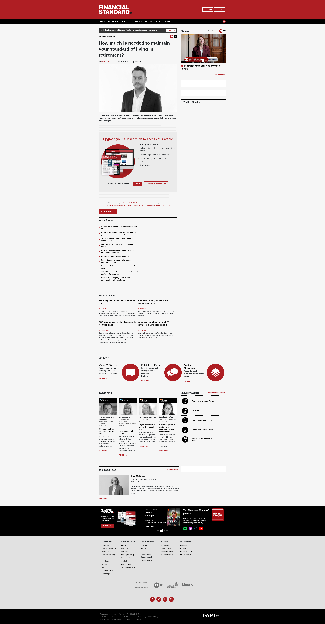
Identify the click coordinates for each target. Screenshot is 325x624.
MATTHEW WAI (104, 330)
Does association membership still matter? (126, 431)
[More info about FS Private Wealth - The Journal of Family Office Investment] (173, 517)
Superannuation (107, 36)
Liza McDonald (139, 476)
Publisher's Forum (151, 365)
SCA (133, 203)
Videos (158, 21)
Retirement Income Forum (203, 401)
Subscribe (207, 9)
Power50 (195, 411)
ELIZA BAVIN (103, 308)
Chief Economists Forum (202, 420)
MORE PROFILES (172, 469)
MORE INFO (103, 378)
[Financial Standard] (115, 9)
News (101, 21)
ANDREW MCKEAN (108, 62)
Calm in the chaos (194, 66)
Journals (136, 21)
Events (124, 21)
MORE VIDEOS (220, 71)
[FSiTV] (222, 31)
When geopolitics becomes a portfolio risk (107, 431)
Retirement (125, 203)
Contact (168, 21)
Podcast (149, 21)
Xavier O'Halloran (133, 205)
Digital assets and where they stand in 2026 (147, 427)
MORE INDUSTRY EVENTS (216, 393)
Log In (219, 9)
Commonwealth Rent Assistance (112, 205)
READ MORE (103, 450)
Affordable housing (163, 205)
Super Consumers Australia (147, 203)
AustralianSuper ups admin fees (115, 256)
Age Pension (114, 203)
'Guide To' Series (108, 365)
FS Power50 (113, 21)
